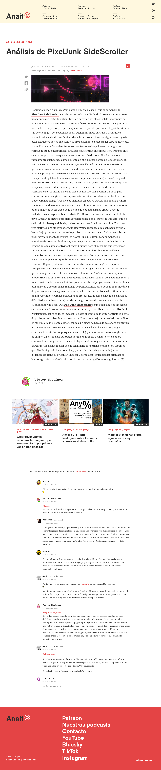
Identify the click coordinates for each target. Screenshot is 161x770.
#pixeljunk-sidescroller (45, 70)
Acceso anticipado (88, 18)
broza (46, 481)
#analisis (76, 70)
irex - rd (48, 678)
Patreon (72, 717)
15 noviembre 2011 (50, 579)
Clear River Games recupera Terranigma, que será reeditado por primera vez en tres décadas (34, 441)
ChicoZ (46, 551)
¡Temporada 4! (51, 18)
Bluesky (72, 744)
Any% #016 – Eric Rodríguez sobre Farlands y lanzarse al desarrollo (79, 438)
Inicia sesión (82, 471)
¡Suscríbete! (50, 8)
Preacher (53, 519)
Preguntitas (120, 8)
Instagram (75, 757)
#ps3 (65, 70)
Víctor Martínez (45, 66)
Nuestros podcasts (86, 724)
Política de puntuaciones (21, 759)
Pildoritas (119, 18)
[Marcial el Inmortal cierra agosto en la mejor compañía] (126, 411)
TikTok (70, 751)
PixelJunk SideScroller (45, 114)
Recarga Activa (86, 8)
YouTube (73, 737)
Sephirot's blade (53, 576)
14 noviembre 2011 (50, 485)
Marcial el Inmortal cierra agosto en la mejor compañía (125, 438)
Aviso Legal (13, 756)
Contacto (74, 731)
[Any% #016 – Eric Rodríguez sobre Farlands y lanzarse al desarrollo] (80, 411)
